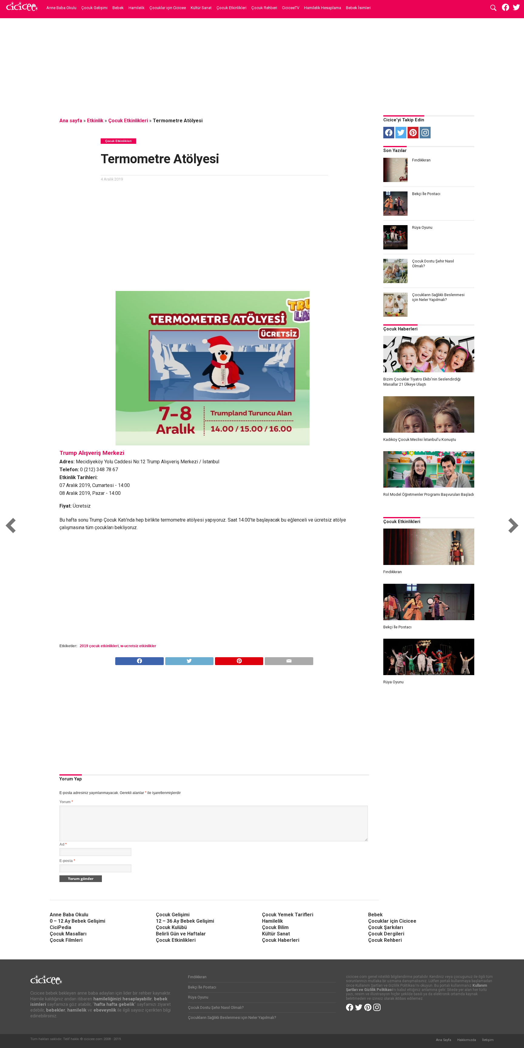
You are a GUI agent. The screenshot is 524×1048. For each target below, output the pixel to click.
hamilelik (76, 1010)
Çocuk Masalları (68, 934)
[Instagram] (425, 132)
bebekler (55, 1010)
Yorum (66, 802)
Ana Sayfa (443, 1040)
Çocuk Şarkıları (385, 927)
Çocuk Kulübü (171, 927)
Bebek (118, 7)
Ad (63, 844)
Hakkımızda (466, 1040)
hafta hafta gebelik (114, 1004)
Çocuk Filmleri (66, 940)
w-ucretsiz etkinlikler (138, 646)
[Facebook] (388, 132)
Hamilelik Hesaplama (322, 7)
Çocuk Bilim (275, 927)
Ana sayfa (70, 120)
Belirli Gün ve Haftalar (181, 934)
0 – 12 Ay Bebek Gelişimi (77, 921)
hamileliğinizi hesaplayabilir (122, 999)
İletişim (488, 1040)
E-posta (67, 861)
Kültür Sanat (201, 7)
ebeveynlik (104, 1010)
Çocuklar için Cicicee (167, 7)
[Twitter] (400, 132)
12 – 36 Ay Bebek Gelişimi (185, 921)
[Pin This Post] (239, 659)
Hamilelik (137, 7)
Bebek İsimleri (358, 7)
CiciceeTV (290, 7)
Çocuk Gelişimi (94, 7)
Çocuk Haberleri (400, 329)
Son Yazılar (395, 150)
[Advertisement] (262, 65)
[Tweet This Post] (189, 659)
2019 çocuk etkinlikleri (99, 646)
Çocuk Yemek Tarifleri (287, 915)
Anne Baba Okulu (61, 7)
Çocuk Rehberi (264, 7)
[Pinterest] (413, 132)
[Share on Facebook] (139, 659)
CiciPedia (60, 927)
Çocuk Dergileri (386, 934)
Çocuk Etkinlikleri (232, 7)
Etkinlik (95, 120)
